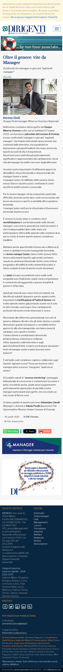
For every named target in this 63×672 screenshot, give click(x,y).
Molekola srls (54, 669)
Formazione (40, 528)
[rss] (29, 606)
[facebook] (5, 606)
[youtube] (17, 606)
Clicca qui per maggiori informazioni (28, 17)
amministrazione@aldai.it (15, 623)
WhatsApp (12, 431)
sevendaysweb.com (23, 669)
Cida (36, 519)
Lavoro (37, 525)
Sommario (39, 513)
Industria (38, 531)
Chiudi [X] (52, 17)
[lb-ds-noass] (31, 43)
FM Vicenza (32, 417)
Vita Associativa (15, 421)
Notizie (37, 540)
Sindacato (39, 537)
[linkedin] (23, 606)
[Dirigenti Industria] (25, 29)
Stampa (46, 431)
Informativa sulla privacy (14, 632)
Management (41, 522)
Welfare (38, 534)
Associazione (41, 543)
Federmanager (41, 516)
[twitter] (11, 606)
